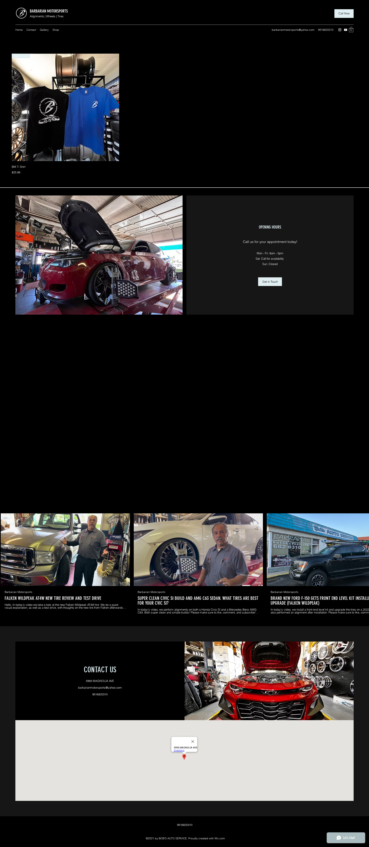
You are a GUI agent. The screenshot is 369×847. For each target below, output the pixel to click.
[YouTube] (345, 30)
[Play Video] (65, 549)
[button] (351, 29)
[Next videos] (363, 549)
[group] (184, 114)
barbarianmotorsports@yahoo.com (293, 30)
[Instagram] (340, 30)
